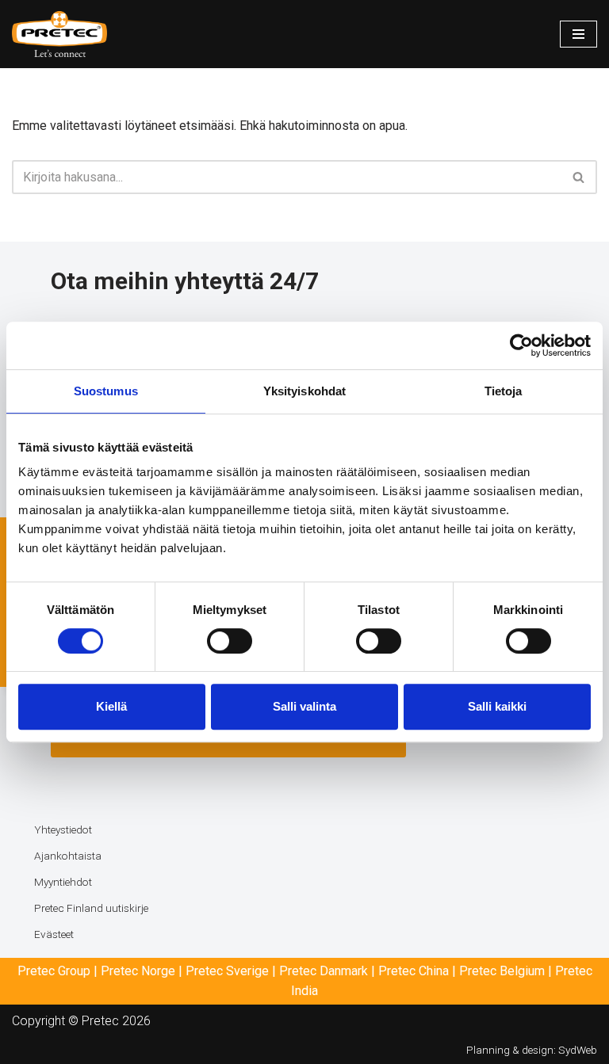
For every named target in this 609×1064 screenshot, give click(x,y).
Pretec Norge (138, 970)
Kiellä (111, 706)
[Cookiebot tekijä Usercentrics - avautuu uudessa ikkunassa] (521, 345)
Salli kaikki (497, 706)
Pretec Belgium (502, 970)
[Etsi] (579, 177)
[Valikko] (578, 34)
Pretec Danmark (323, 970)
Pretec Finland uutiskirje (91, 908)
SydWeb (577, 1049)
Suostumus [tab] (106, 391)
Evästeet (54, 934)
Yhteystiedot (63, 829)
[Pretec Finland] (59, 34)
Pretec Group (53, 970)
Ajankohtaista (68, 855)
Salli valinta (304, 706)
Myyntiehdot (63, 881)
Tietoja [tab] (504, 391)
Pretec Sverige (227, 970)
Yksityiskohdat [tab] (304, 391)
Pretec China (413, 970)
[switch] (229, 641)
